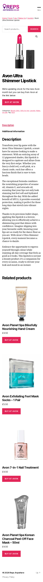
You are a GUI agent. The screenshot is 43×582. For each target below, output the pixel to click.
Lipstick (30, 18)
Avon (10, 18)
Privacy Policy (8, 577)
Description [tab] (8, 125)
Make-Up (22, 18)
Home (4, 18)
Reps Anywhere (17, 572)
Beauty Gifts (15, 111)
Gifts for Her (24, 111)
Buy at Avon (12, 102)
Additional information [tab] (13, 131)
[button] (36, 36)
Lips (15, 18)
